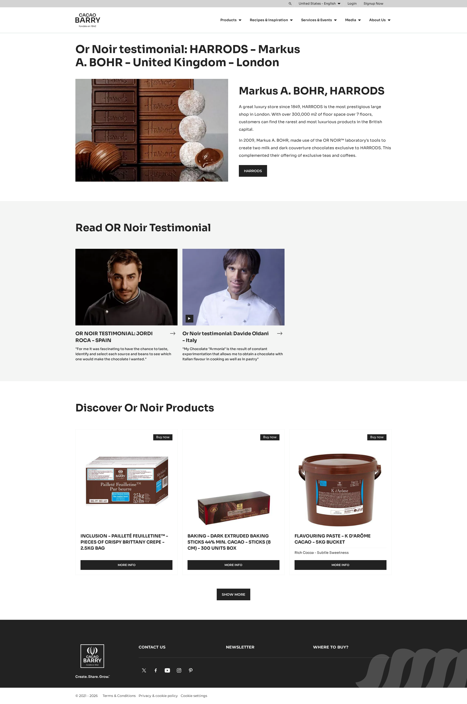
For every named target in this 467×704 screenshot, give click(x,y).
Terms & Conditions (119, 696)
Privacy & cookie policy (158, 696)
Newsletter (240, 647)
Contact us (152, 647)
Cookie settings (194, 696)
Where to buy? (330, 647)
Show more (233, 594)
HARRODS (253, 171)
